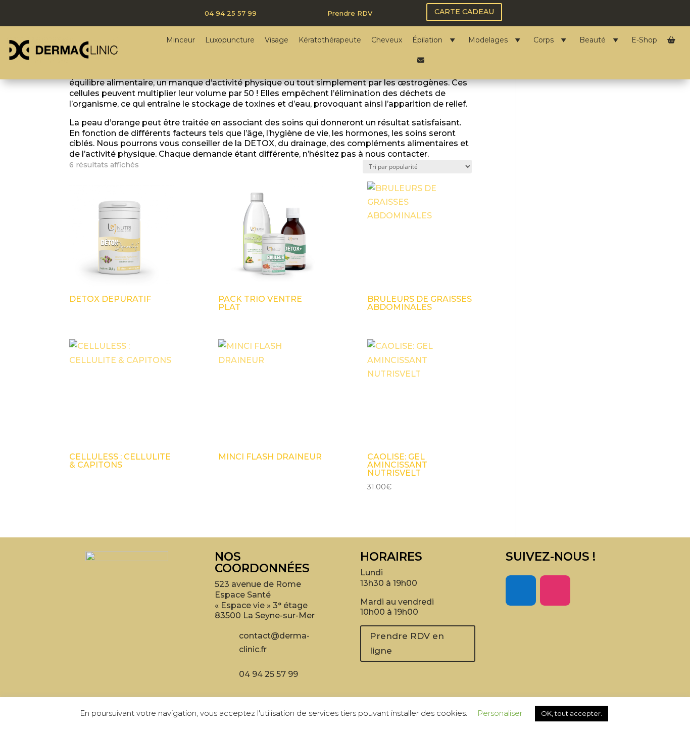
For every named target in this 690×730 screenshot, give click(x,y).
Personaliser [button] (499, 713)
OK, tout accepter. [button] (571, 713)
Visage (276, 39)
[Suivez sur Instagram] (555, 590)
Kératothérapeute (330, 39)
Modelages (488, 39)
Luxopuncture (230, 39)
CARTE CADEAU (464, 11)
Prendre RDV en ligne (407, 643)
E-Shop (644, 39)
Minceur (180, 39)
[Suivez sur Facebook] (521, 590)
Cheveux (386, 39)
